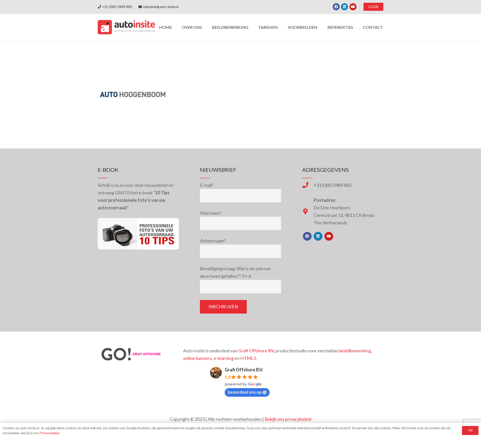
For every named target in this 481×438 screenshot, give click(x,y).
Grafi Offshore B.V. (244, 369)
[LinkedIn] (344, 6)
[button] (252, 27)
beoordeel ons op (245, 392)
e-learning (224, 358)
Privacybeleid (49, 433)
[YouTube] (352, 6)
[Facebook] (336, 6)
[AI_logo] (126, 27)
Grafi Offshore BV (256, 350)
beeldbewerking (355, 350)
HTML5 (248, 358)
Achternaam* (213, 240)
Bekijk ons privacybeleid (288, 419)
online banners (197, 358)
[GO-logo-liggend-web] (131, 354)
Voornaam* (210, 213)
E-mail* (207, 185)
